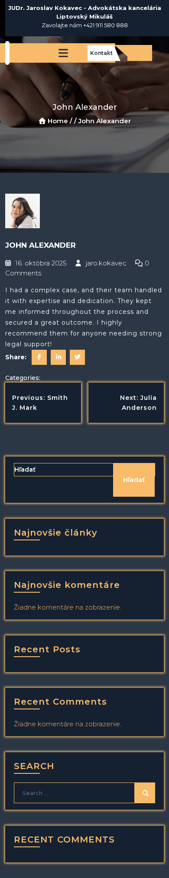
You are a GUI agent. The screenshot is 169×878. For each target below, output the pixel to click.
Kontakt (101, 53)
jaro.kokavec (105, 263)
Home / (60, 121)
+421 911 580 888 (105, 25)
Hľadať (25, 469)
